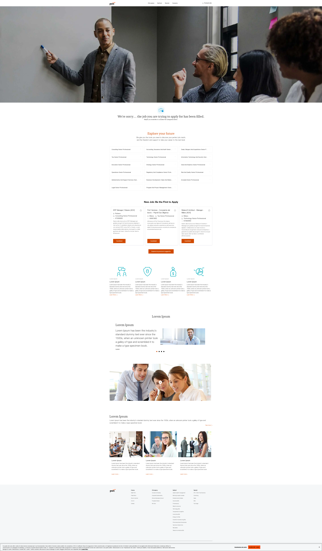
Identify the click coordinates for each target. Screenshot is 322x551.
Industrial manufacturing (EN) (179, 519)
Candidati (121, 241)
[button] (161, 251)
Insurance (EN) (176, 500)
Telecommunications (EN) (178, 530)
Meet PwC (133, 492)
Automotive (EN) (176, 514)
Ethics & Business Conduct (158, 498)
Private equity (176, 503)
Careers (175, 3)
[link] (114, 295)
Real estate (175, 527)
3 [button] (161, 351)
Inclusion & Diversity (156, 492)
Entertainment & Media (178, 498)
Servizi (167, 3)
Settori (159, 3)
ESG (195, 500)
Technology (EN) (176, 509)
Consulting (196, 495)
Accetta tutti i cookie (254, 547)
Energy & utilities (176, 517)
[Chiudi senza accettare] (319, 547)
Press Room (133, 495)
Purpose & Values (155, 500)
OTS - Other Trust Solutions (199, 492)
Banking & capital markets (178, 495)
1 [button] (156, 351)
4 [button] (163, 351)
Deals (195, 498)
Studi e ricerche (134, 498)
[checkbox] (141, 210)
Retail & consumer (177, 506)
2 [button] (159, 351)
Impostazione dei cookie (241, 547)
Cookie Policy (84, 549)
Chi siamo (151, 3)
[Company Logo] (118, 3)
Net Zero (154, 503)
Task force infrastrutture (178, 525)
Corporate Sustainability (157, 495)
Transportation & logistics (178, 511)
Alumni (132, 500)
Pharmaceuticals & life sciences (179, 522)
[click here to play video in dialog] (160, 382)
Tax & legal (196, 503)
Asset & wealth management (179, 492)
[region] (161, 547)
